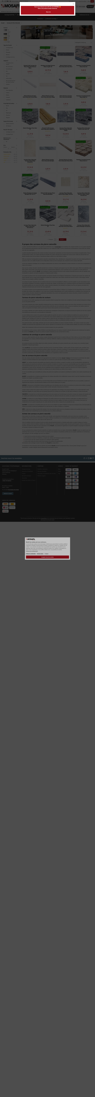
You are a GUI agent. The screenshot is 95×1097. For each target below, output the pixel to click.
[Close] (73, 4)
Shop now (48, 12)
